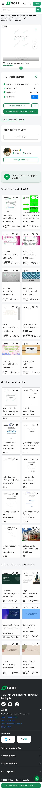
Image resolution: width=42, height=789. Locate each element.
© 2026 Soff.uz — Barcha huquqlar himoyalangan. (15, 781)
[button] (21, 710)
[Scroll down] (34, 46)
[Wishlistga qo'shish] (35, 105)
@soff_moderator (8, 720)
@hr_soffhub (6, 727)
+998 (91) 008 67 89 (9, 717)
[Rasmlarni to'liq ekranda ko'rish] (36, 29)
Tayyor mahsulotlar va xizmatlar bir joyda (19, 696)
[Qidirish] (38, 9)
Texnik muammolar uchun (11, 724)
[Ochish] (21, 68)
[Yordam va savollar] (37, 778)
